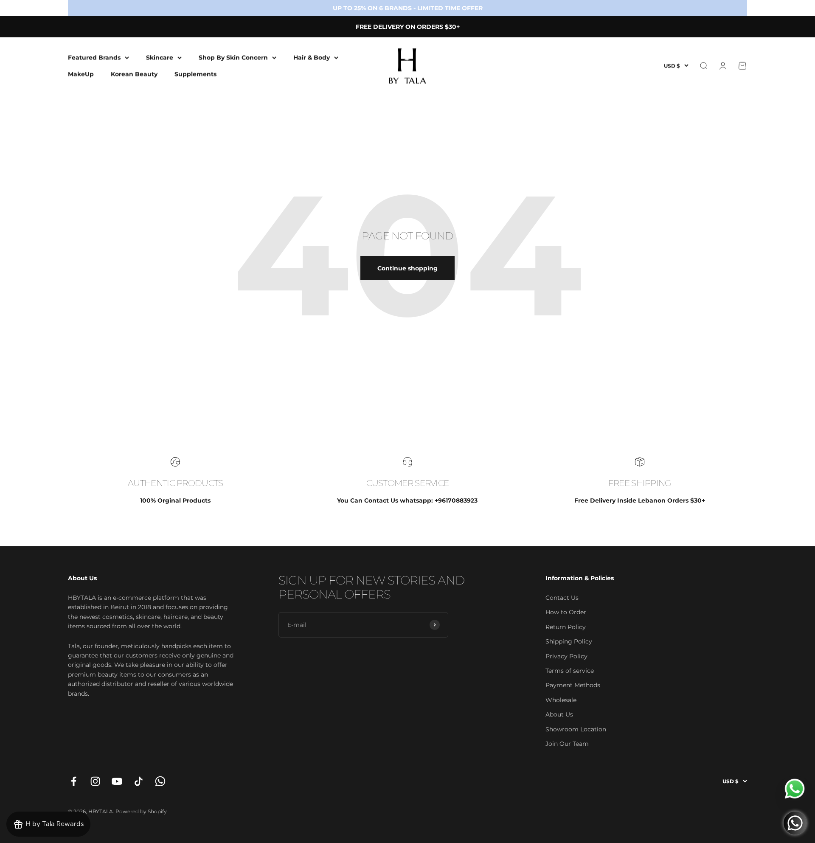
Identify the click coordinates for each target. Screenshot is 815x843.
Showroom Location (575, 729)
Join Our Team (567, 743)
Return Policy (565, 627)
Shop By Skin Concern (233, 57)
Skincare (159, 57)
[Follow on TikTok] (138, 781)
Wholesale (560, 700)
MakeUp (81, 74)
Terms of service (569, 670)
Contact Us (562, 597)
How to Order (565, 612)
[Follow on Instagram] (95, 781)
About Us (559, 714)
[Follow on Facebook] (73, 781)
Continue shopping (407, 268)
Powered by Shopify (141, 811)
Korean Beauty (134, 74)
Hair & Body (311, 57)
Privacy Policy (566, 656)
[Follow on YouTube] (117, 781)
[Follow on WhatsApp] (160, 781)
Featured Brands (94, 57)
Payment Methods (572, 685)
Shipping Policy (568, 641)
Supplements (195, 74)
